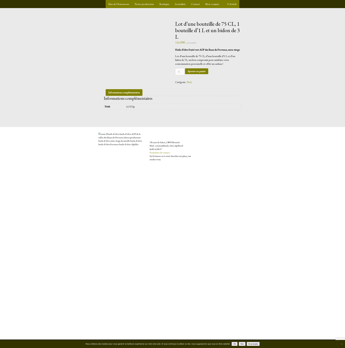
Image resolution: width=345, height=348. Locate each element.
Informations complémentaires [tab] (124, 92)
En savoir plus (253, 344)
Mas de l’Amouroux (118, 4)
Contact (195, 4)
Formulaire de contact (160, 152)
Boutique (164, 4)
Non (242, 344)
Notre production (144, 4)
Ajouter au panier (197, 71)
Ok (234, 344)
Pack (189, 82)
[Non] (341, 344)
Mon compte (212, 4)
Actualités (180, 4)
